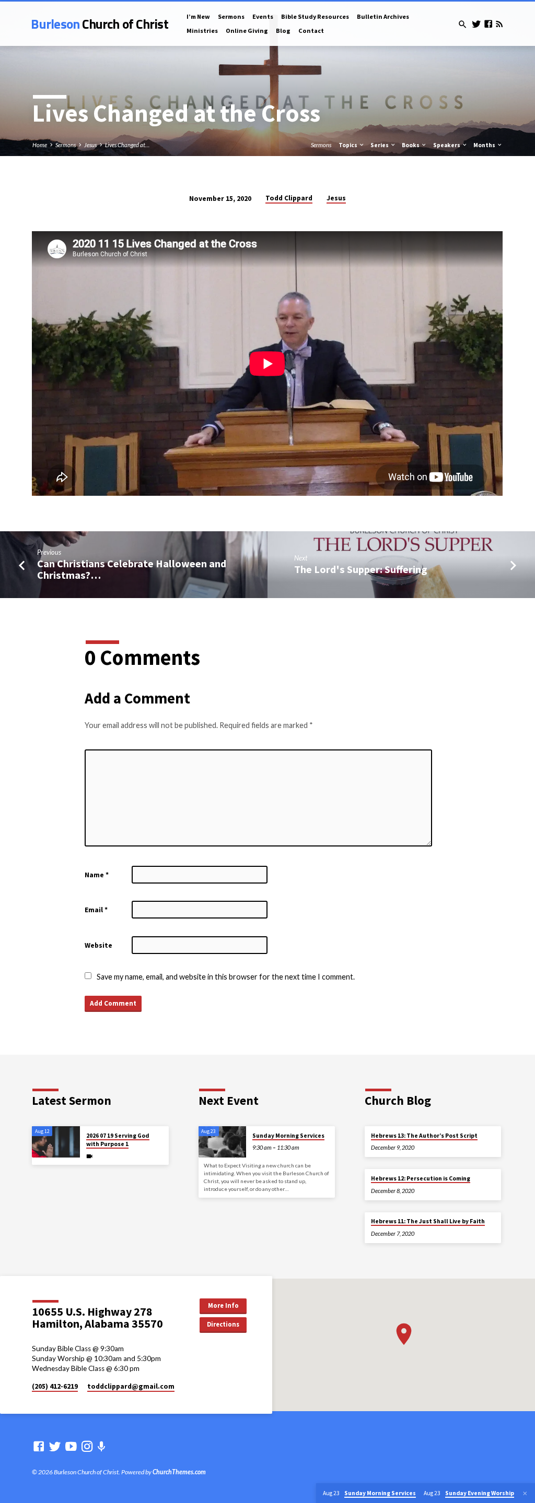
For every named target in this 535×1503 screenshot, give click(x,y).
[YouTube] (71, 1446)
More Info (223, 1305)
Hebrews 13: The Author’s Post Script (424, 1135)
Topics (348, 145)
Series (380, 145)
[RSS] (499, 24)
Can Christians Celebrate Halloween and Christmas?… (131, 569)
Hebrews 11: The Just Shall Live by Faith (428, 1221)
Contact (311, 30)
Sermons (231, 16)
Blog (283, 30)
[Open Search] (463, 24)
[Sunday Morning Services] (222, 1142)
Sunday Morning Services (288, 1135)
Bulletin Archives (383, 16)
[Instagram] (87, 1446)
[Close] (525, 1493)
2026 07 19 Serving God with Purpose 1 (117, 1140)
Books (411, 145)
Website (98, 945)
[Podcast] (101, 1446)
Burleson (99, 24)
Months (484, 145)
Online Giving (247, 30)
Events (262, 16)
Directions (223, 1324)
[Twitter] (476, 24)
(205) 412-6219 (55, 1386)
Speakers (447, 145)
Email (96, 909)
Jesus (90, 144)
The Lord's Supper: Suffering (360, 569)
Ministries (202, 30)
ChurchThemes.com (179, 1472)
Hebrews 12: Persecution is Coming (420, 1178)
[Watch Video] (89, 1156)
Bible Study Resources (315, 16)
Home (39, 144)
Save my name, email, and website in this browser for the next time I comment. (226, 976)
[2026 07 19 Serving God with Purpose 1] (55, 1142)
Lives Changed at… (127, 144)
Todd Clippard (288, 198)
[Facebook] (488, 24)
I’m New (198, 16)
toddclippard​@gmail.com (131, 1386)
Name (97, 874)
